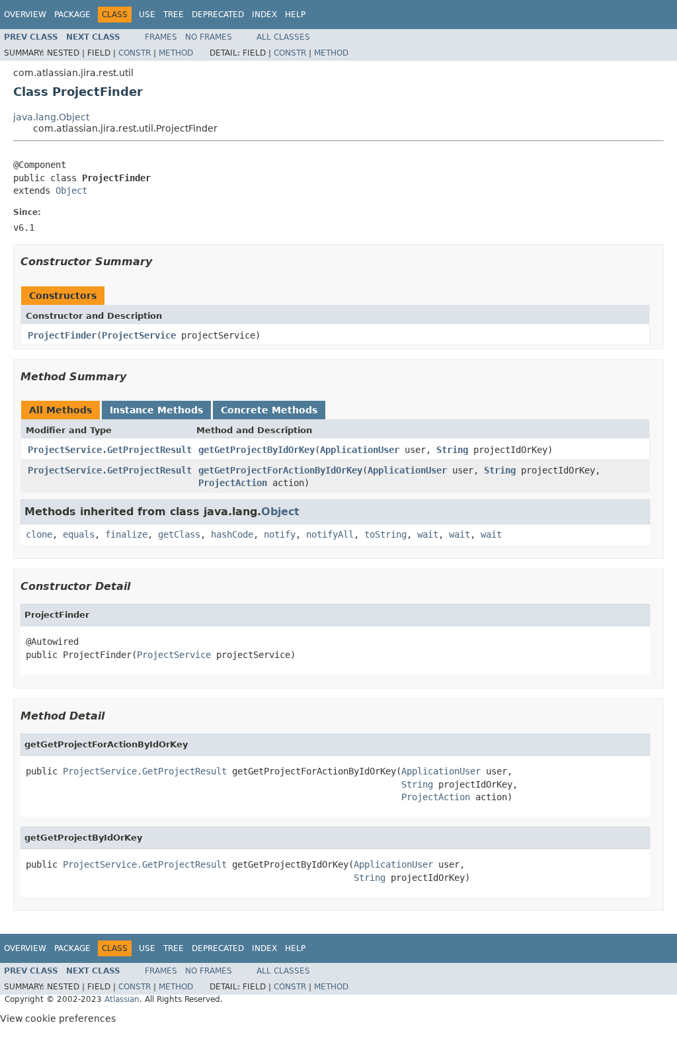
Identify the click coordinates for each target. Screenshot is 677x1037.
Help (295, 14)
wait (427, 534)
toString (385, 534)
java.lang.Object (51, 117)
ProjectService (139, 335)
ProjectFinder (62, 335)
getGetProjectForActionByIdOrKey (280, 470)
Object (71, 190)
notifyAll (330, 534)
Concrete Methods (269, 410)
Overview (25, 14)
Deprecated (218, 14)
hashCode (232, 534)
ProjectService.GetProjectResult (110, 449)
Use (147, 14)
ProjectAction (232, 482)
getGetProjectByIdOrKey (256, 449)
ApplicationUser (359, 449)
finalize (126, 534)
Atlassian (121, 999)
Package (72, 14)
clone (39, 534)
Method (176, 53)
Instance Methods (156, 410)
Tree (173, 14)
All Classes (283, 37)
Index (264, 14)
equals (79, 534)
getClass (179, 534)
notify (280, 534)
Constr (134, 53)
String (452, 449)
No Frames (208, 37)
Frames (161, 37)
